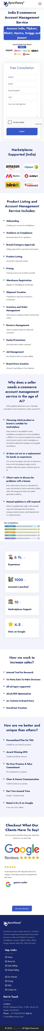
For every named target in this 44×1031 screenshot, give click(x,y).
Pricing (10, 981)
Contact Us (11, 989)
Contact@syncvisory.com (13, 1016)
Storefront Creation (16, 708)
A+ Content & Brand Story (20, 700)
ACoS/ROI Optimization (18, 693)
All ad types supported (18, 686)
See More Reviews (22, 909)
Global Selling (13, 970)
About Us (11, 961)
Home (9, 957)
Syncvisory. (17, 1028)
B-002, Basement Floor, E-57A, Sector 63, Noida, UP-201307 (21, 1009)
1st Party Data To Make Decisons (23, 679)
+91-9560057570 (18, 1013)
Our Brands (12, 976)
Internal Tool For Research (19, 672)
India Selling (12, 965)
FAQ (9, 985)
